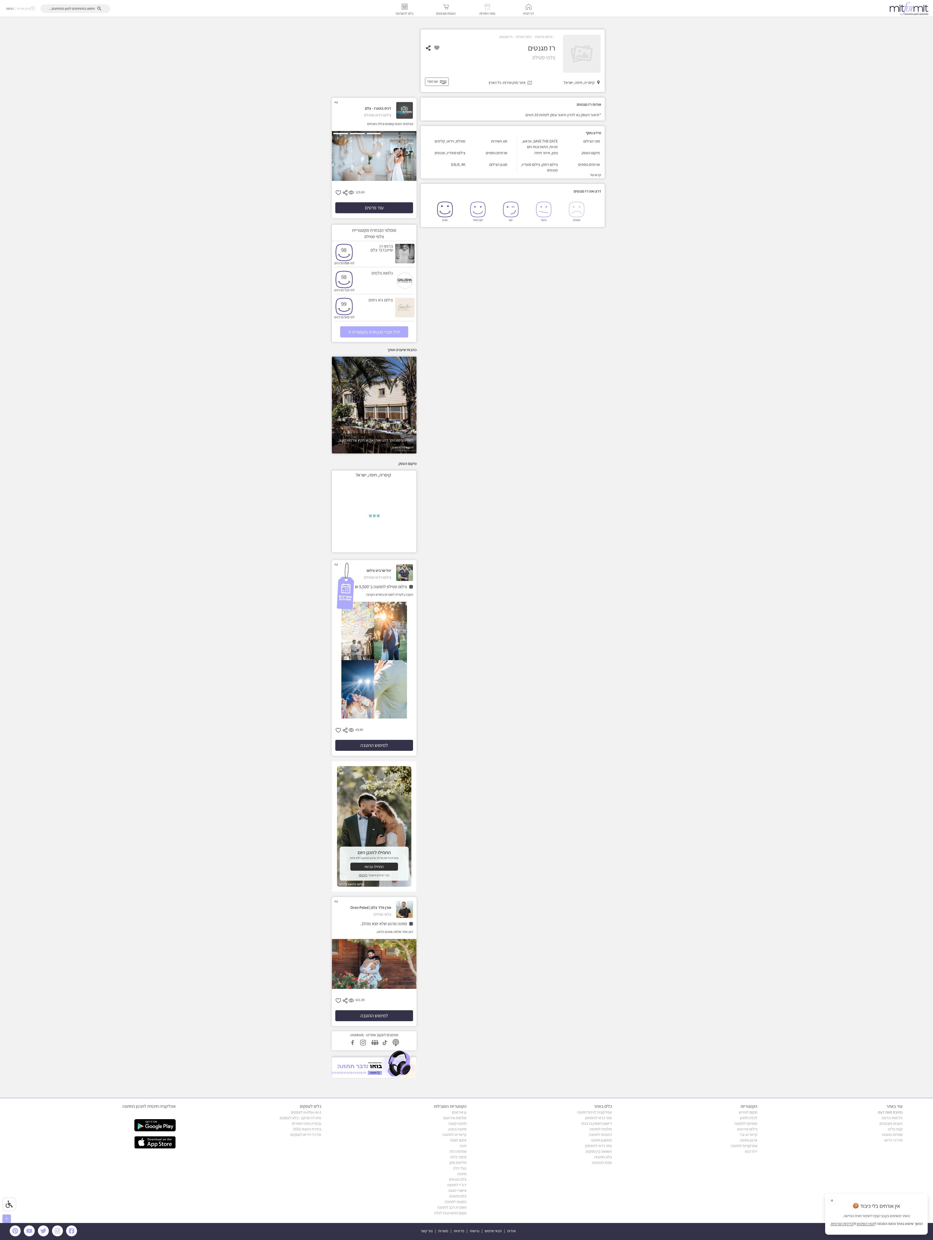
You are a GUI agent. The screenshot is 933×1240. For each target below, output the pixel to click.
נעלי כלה (459, 1168)
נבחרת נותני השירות (306, 1123)
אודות (511, 1230)
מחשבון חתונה (601, 1140)
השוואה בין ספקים (599, 1151)
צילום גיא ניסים (381, 300)
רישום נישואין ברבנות (596, 1123)
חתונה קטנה (457, 1123)
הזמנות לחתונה (600, 1134)
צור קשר (427, 1230)
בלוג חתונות (603, 1157)
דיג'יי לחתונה (456, 1184)
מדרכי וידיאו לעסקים (305, 1134)
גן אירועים (459, 1112)
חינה (463, 1145)
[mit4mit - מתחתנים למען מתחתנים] (910, 8)
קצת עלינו (895, 1129)
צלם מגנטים (457, 1179)
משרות (443, 1230)
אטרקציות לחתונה (744, 1145)
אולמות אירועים (454, 1117)
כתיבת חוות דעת (890, 1112)
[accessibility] (9, 1204)
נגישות (474, 1230)
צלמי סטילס (523, 37)
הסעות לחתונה (455, 1201)
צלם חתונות (457, 1196)
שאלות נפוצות (892, 1134)
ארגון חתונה (748, 1140)
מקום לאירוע (748, 1112)
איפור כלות (458, 1157)
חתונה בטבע (457, 1129)
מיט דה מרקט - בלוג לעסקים (300, 1117)
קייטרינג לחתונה (454, 1134)
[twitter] (44, 1235)
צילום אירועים (543, 37)
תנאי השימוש (866, 1223)
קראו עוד (595, 175)
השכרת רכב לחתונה (451, 1207)
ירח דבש (751, 1151)
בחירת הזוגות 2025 (307, 1129)
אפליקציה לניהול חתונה (594, 1112)
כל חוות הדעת (892, 1117)
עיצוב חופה (458, 1140)
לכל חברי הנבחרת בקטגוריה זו (374, 332)
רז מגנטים (506, 37)
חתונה (461, 1173)
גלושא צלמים (382, 273)
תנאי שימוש (493, 1230)
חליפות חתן (457, 1162)
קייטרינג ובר (748, 1134)
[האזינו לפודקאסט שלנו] (374, 1064)
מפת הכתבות (602, 1162)
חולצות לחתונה (600, 1129)
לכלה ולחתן (748, 1117)
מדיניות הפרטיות (842, 1223)
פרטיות (459, 1230)
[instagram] (58, 1235)
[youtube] (30, 1235)
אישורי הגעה (457, 1190)
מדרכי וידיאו (893, 1140)
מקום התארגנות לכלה (450, 1212)
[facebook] (72, 1235)
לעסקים (306, 1112)
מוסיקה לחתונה (745, 1123)
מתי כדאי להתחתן (598, 1117)
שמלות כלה (457, 1151)
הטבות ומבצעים (891, 1123)
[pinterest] (16, 1235)
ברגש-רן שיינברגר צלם (382, 248)
